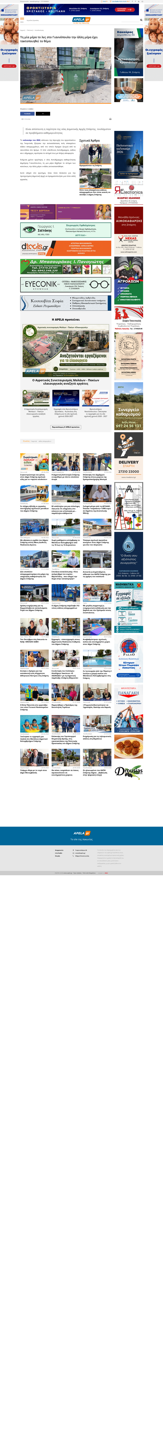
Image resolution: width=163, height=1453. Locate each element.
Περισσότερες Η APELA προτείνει (66, 427)
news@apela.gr (80, 853)
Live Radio (58, 853)
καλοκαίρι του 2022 (31, 140)
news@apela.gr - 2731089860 (39, 1)
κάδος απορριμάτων (44, 441)
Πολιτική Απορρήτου (89, 873)
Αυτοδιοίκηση (39, 30)
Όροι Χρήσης (77, 873)
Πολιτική (30, 30)
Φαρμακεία (59, 850)
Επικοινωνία (24, 1)
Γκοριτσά (34, 441)
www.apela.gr (68, 873)
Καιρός (57, 856)
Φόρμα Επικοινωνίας (82, 856)
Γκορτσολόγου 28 (81, 850)
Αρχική (22, 30)
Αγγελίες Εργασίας (33, 20)
